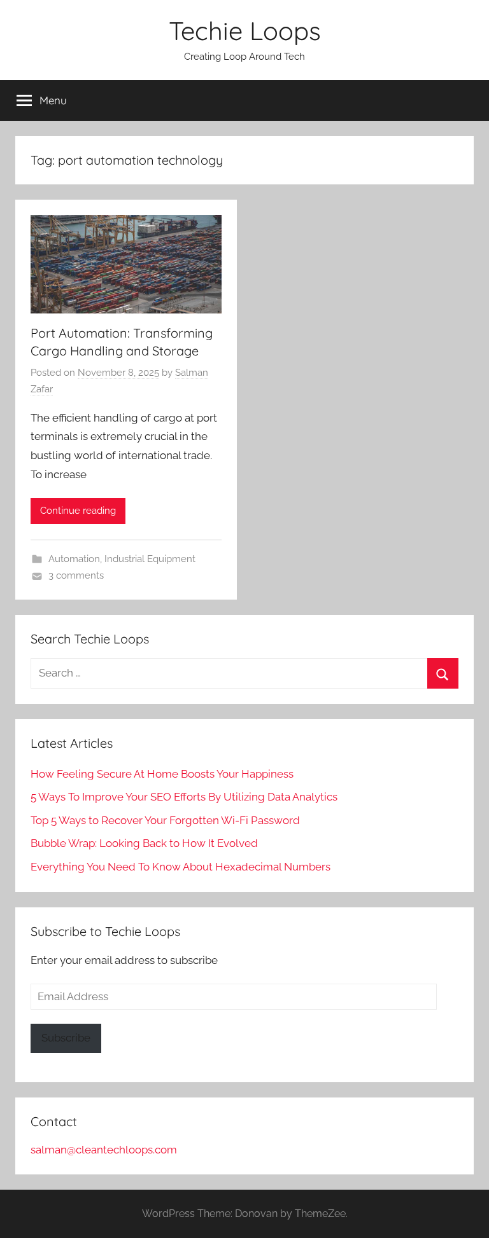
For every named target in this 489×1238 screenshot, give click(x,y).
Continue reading (78, 510)
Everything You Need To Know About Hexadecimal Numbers (180, 866)
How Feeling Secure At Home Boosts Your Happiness (162, 773)
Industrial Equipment (149, 559)
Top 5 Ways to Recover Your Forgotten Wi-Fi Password (165, 820)
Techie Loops (245, 30)
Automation (74, 559)
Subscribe (65, 1037)
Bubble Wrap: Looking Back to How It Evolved (144, 843)
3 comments (76, 575)
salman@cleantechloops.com (104, 1149)
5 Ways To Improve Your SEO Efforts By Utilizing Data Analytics (184, 796)
